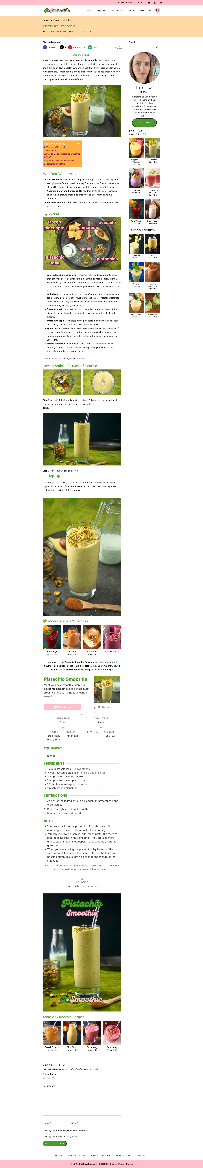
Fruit (89, 10)
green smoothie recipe (104, 187)
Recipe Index (145, 10)
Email (74, 1123)
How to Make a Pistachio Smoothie (63, 154)
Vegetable (101, 10)
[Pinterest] (161, 2)
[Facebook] (149, 2)
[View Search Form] (157, 10)
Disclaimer (123, 1155)
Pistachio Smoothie (55, 164)
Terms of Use (76, 1155)
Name (47, 1123)
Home (121, 2)
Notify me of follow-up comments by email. (66, 1130)
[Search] (157, 47)
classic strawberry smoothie (76, 187)
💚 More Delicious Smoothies (60, 160)
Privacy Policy (100, 1155)
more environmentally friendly (102, 279)
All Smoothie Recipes (61, 20)
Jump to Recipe (81, 55)
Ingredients (51, 150)
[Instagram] (155, 2)
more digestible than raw (90, 301)
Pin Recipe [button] (103, 707)
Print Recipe (64, 707)
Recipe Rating (50, 1074)
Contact (140, 2)
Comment (49, 1086)
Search (132, 42)
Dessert (131, 10)
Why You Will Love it (55, 147)
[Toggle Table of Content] (77, 143)
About (129, 2)
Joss (47, 31)
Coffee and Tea (116, 10)
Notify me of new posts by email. (61, 1136)
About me (143, 122)
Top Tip (49, 157)
